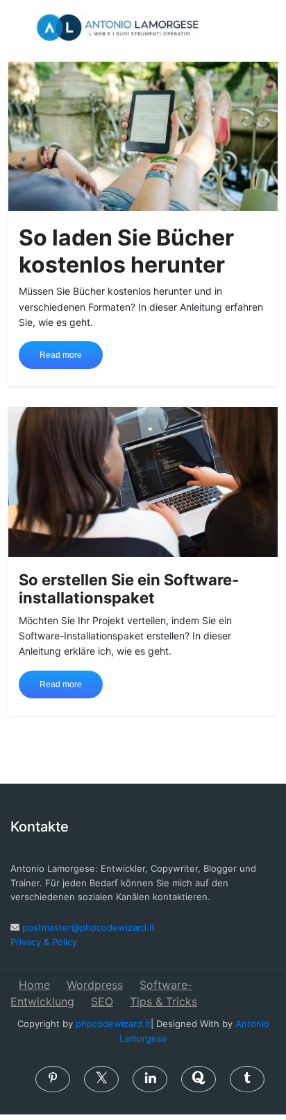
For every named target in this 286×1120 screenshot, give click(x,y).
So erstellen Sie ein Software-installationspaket (129, 589)
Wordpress (95, 985)
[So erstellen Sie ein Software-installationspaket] (142, 481)
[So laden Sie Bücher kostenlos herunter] (142, 135)
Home (34, 985)
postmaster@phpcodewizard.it (88, 927)
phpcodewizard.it (113, 1023)
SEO (102, 1001)
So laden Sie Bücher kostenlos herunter (126, 250)
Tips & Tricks (163, 1001)
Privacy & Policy (43, 941)
